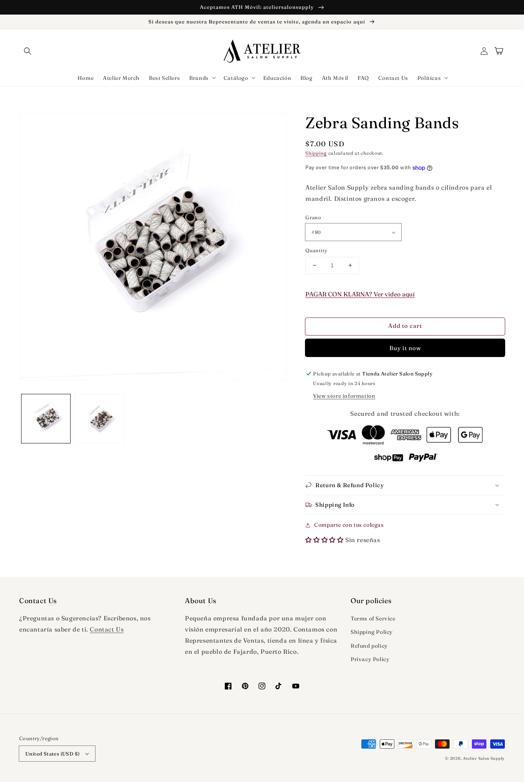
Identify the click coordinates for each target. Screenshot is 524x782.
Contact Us (107, 629)
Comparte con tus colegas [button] (349, 524)
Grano (313, 217)
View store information (344, 395)
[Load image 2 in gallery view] (99, 418)
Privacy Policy (370, 659)
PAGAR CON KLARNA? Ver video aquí (360, 294)
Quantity (316, 250)
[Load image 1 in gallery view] (46, 418)
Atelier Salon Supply (484, 758)
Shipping (316, 153)
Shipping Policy (372, 631)
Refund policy (369, 645)
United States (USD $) (52, 754)
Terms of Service (373, 618)
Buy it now (405, 348)
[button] (27, 51)
